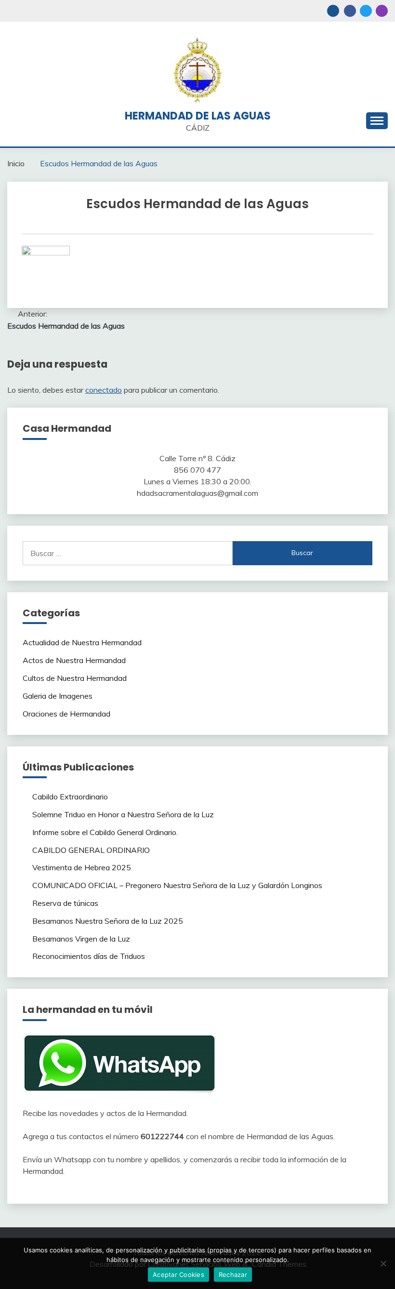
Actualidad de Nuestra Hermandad (82, 642)
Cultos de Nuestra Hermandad (75, 678)
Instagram (382, 11)
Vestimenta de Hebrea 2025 (81, 867)
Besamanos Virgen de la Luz (81, 938)
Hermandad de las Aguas (198, 115)
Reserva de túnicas (65, 903)
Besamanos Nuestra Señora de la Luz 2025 (107, 921)
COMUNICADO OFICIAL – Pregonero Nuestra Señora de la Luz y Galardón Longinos (177, 885)
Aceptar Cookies (178, 1274)
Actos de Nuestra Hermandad (74, 660)
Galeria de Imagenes (57, 696)
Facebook (350, 11)
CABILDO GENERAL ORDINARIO (91, 850)
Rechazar (233, 1274)
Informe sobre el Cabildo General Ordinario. (105, 832)
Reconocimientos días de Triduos (88, 956)
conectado (103, 390)
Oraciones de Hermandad (66, 713)
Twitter (366, 11)
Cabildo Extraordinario (70, 796)
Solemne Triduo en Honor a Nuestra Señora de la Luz (123, 814)
